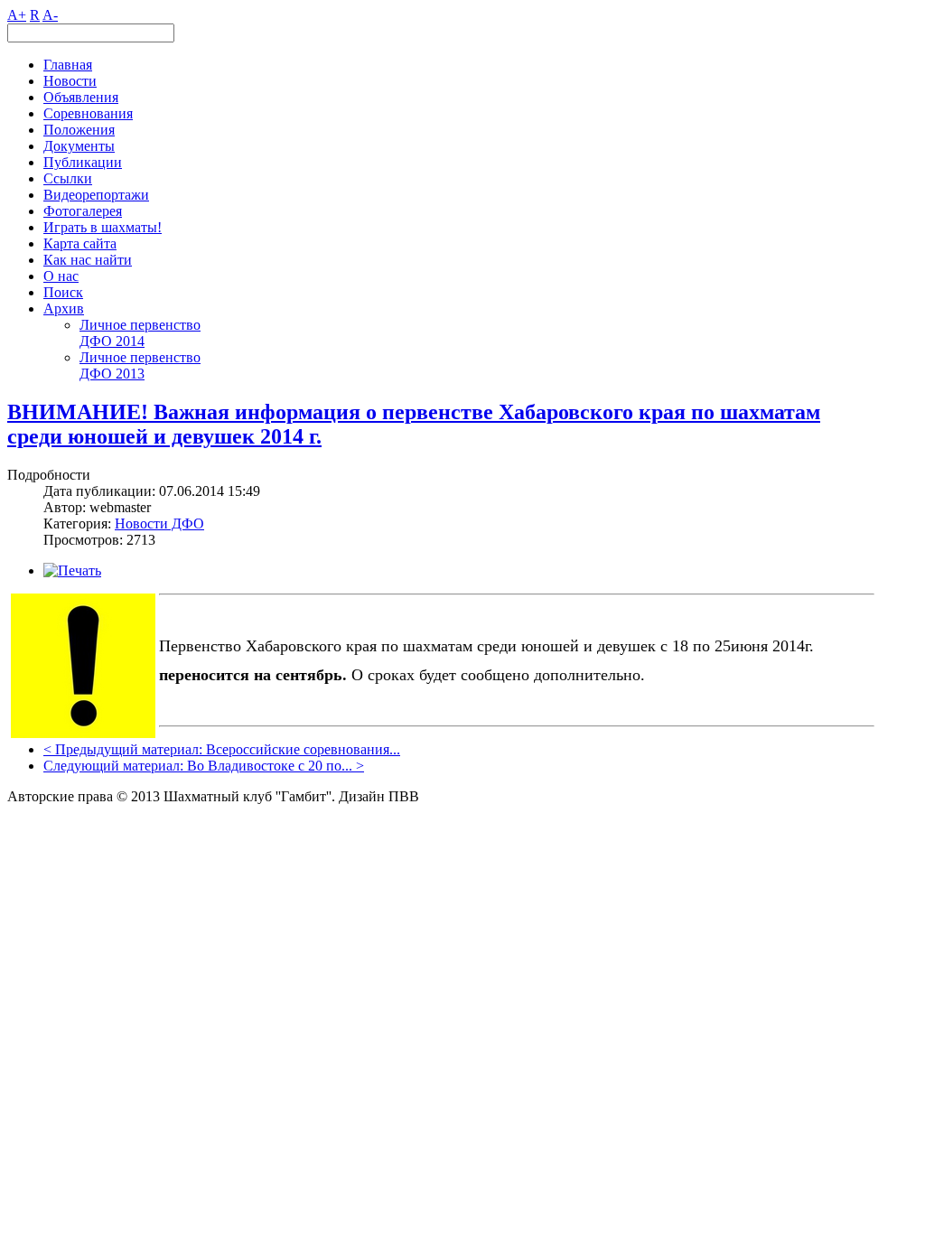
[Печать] (72, 570)
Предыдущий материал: (130, 749)
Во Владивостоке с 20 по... (269, 765)
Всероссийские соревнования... (303, 749)
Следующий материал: (115, 765)
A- (50, 15)
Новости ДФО (159, 523)
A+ (16, 15)
